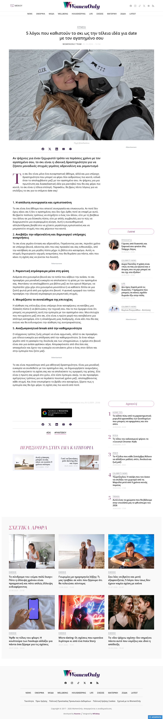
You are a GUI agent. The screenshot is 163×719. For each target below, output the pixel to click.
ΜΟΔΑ (51, 13)
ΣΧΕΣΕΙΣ (100, 13)
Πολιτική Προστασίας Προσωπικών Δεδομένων (70, 701)
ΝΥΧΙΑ (115, 435)
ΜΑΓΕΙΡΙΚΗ (112, 13)
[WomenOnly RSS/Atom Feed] (152, 6)
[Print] (70, 149)
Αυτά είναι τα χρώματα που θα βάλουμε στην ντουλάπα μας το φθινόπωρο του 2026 (132, 502)
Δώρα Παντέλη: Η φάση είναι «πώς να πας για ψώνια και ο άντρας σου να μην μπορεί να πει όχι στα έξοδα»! (135, 268)
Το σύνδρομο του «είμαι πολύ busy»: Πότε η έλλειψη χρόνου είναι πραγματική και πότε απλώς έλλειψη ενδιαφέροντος (31, 581)
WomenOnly (81, 674)
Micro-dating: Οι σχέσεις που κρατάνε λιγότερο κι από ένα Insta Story (81, 639)
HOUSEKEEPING (78, 13)
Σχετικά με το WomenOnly (129, 701)
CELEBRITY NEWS (128, 260)
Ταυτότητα (29, 701)
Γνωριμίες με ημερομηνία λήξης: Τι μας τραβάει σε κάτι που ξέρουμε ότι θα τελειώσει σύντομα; (80, 580)
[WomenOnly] (81, 6)
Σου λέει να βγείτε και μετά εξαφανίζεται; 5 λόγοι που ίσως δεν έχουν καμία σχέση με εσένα (129, 580)
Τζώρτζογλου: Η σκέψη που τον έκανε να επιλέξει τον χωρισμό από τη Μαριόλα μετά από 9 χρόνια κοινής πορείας (131, 481)
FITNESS (81, 27)
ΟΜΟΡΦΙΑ (40, 13)
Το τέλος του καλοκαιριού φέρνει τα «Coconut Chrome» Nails (130, 440)
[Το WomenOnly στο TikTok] (139, 6)
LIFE (91, 13)
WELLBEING (63, 13)
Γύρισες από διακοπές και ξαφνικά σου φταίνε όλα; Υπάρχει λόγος (134, 246)
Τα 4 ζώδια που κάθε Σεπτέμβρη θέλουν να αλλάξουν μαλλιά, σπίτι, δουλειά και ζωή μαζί (132, 459)
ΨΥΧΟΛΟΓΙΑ (126, 240)
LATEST (133, 13)
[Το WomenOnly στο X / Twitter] (143, 6)
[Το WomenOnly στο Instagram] (134, 6)
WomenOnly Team (72, 44)
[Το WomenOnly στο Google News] (148, 6)
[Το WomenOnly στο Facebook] (130, 6)
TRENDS (116, 496)
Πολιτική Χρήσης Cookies (104, 701)
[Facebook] (43, 149)
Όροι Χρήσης (41, 701)
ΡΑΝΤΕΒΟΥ (61, 432)
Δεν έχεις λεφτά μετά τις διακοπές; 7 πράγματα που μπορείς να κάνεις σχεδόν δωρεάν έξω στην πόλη (134, 291)
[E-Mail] (63, 149)
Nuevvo (77, 713)
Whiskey (96, 713)
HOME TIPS (118, 412)
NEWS (29, 13)
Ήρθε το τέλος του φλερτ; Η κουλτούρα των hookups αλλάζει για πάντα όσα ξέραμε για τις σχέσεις (30, 641)
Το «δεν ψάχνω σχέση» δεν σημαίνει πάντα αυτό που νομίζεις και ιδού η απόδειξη (130, 641)
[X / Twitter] (50, 149)
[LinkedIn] (56, 149)
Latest (131, 231)
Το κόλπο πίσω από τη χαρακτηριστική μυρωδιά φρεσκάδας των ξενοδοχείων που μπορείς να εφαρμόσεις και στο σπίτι (132, 419)
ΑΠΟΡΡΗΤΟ (156, 717)
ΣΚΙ (49, 432)
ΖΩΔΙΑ (123, 13)
